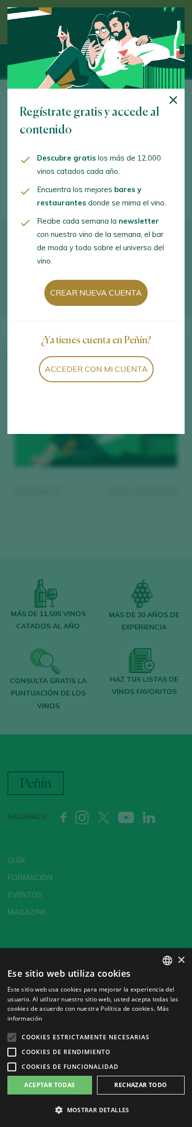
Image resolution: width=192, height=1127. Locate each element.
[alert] (96, 1037)
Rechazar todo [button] (140, 1085)
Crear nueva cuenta (96, 293)
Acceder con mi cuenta (96, 369)
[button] (96, 1110)
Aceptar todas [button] (49, 1085)
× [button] (181, 960)
